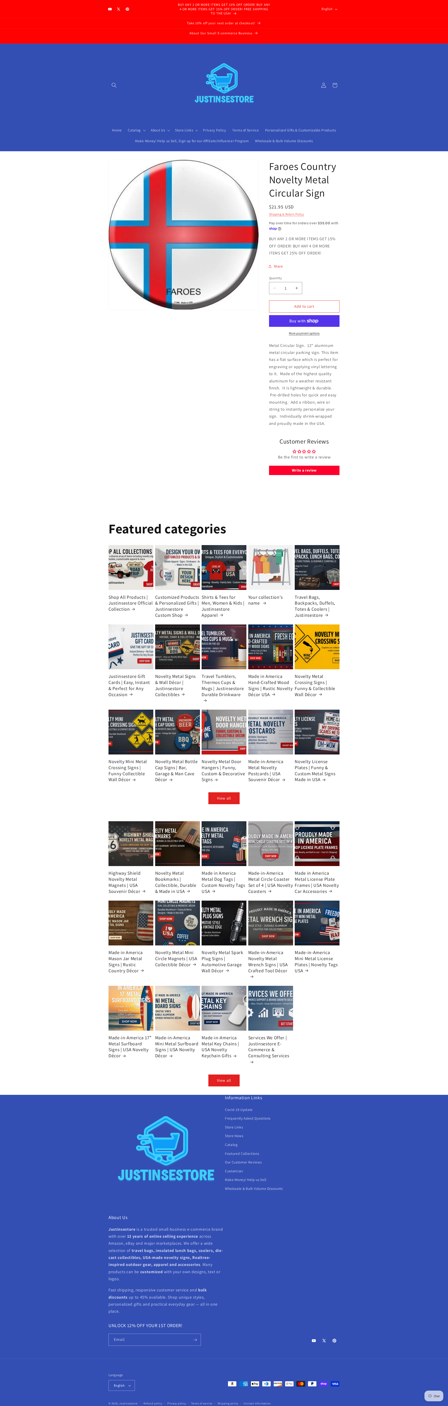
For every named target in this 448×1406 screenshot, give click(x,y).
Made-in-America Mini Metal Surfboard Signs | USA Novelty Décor (177, 1047)
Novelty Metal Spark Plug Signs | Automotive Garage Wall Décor (222, 961)
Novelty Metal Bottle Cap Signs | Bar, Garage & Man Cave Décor (176, 770)
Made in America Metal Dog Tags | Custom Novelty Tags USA (223, 882)
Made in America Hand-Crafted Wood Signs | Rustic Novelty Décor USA (270, 685)
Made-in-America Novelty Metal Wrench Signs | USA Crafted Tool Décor (268, 961)
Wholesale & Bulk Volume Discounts (254, 1188)
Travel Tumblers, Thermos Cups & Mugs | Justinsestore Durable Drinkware (223, 685)
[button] (114, 85)
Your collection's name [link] (265, 600)
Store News (234, 1136)
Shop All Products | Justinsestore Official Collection (130, 603)
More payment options (304, 333)
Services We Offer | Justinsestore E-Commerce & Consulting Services (268, 1047)
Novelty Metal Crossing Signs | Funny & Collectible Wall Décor (315, 685)
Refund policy (153, 1403)
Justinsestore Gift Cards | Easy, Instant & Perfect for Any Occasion (129, 685)
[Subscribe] (195, 1340)
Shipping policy (228, 1403)
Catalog (231, 1144)
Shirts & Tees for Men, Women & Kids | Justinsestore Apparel (223, 606)
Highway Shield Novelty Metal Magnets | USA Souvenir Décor (124, 882)
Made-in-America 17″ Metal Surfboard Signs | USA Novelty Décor (129, 1047)
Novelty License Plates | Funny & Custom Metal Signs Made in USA (315, 770)
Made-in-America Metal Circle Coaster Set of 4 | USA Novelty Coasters (270, 882)
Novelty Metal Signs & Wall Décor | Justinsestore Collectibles (175, 685)
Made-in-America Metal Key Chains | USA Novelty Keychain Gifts (220, 1047)
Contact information (257, 1403)
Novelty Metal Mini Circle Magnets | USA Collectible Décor (176, 958)
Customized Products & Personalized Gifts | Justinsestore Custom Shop (177, 606)
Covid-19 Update (239, 1109)
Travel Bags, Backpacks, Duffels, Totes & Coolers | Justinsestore (315, 606)
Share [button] (278, 266)
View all (224, 798)
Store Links (234, 1127)
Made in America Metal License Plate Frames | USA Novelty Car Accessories (317, 882)
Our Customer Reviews (243, 1162)
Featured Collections (242, 1153)
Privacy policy (176, 1403)
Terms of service (201, 1403)
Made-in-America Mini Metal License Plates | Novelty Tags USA (316, 961)
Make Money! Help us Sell (245, 1179)
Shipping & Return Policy (286, 214)
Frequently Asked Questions (247, 1118)
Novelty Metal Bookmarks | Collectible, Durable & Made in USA (175, 882)
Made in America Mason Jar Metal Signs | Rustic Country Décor (125, 961)
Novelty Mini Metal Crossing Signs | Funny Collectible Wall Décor (127, 770)
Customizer (234, 1171)
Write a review (304, 470)
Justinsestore (128, 1403)
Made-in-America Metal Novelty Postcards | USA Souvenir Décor (266, 770)
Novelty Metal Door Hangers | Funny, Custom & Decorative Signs (223, 770)
